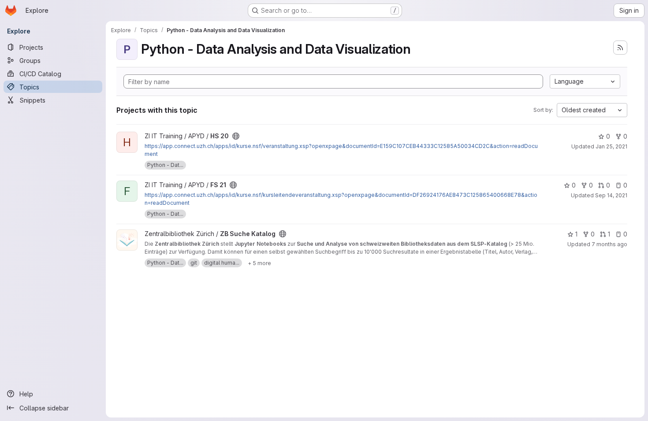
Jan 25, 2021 (611, 146)
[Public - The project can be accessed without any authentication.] (235, 136)
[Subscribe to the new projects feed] (620, 48)
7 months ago (609, 244)
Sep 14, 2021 (611, 195)
